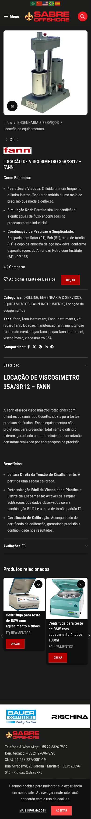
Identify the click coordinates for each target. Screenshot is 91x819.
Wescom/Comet (21, 716)
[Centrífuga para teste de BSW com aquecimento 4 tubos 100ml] (67, 598)
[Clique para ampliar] (12, 106)
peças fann (38, 331)
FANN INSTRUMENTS (47, 304)
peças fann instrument (66, 331)
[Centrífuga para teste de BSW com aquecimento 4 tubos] (24, 594)
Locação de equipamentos (24, 128)
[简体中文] (39, 3)
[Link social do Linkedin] (46, 347)
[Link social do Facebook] (28, 347)
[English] (45, 3)
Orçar (70, 280)
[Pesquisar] (82, 16)
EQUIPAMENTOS (17, 304)
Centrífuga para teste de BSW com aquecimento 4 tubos (23, 621)
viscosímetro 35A (38, 338)
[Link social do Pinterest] (40, 347)
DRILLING (30, 297)
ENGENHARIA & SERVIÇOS (38, 122)
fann (16, 319)
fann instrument (34, 319)
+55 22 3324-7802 (53, 747)
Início (8, 122)
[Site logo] (47, 16)
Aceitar (61, 810)
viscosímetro (13, 338)
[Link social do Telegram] (52, 347)
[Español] (58, 3)
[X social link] (34, 347)
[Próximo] (17, 139)
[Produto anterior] (6, 139)
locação (29, 325)
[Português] (52, 3)
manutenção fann (50, 325)
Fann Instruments (61, 319)
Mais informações (32, 810)
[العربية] (33, 3)
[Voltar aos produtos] (12, 139)
